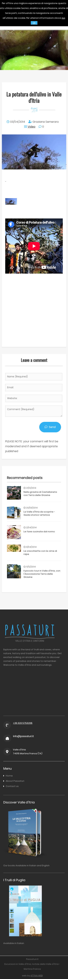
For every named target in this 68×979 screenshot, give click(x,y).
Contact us (12, 786)
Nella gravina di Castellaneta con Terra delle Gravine (40, 493)
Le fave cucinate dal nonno (39, 531)
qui (63, 17)
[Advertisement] (34, 309)
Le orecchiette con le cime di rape (40, 552)
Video (31, 127)
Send (51, 427)
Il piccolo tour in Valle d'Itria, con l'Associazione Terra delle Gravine (42, 574)
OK (34, 22)
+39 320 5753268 (22, 723)
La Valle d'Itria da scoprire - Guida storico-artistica (39, 513)
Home (9, 775)
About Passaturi (15, 781)
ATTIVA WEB (37, 975)
